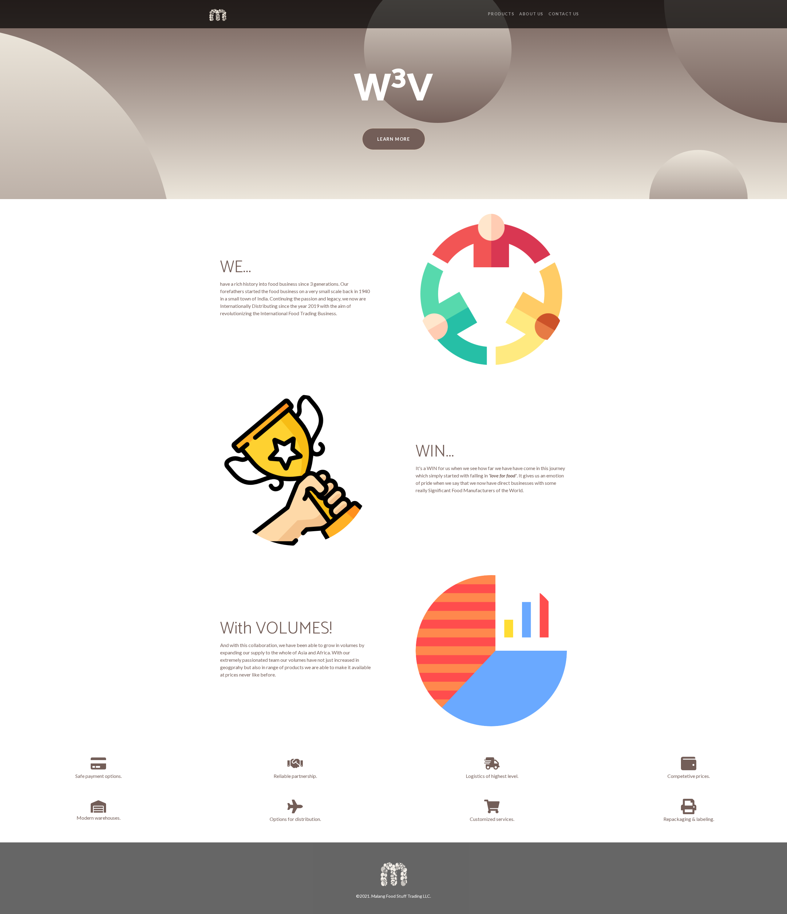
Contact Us (563, 13)
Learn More (393, 139)
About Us (531, 13)
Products (501, 13)
